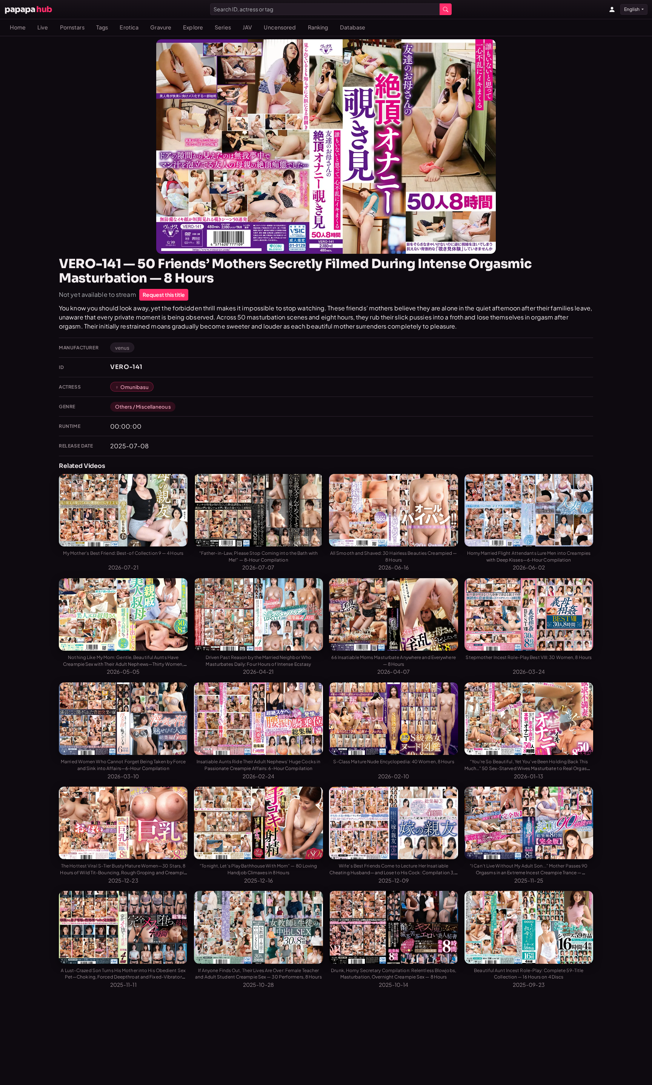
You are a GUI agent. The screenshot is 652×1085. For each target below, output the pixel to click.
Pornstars (72, 27)
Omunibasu (134, 387)
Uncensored (280, 27)
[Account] (612, 9)
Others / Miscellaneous (143, 406)
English (632, 9)
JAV (247, 27)
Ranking (318, 27)
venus (122, 347)
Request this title (164, 294)
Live (42, 27)
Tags (102, 27)
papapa (28, 9)
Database (353, 27)
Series (223, 27)
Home (18, 27)
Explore (193, 27)
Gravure (160, 27)
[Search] (446, 9)
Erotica (129, 27)
